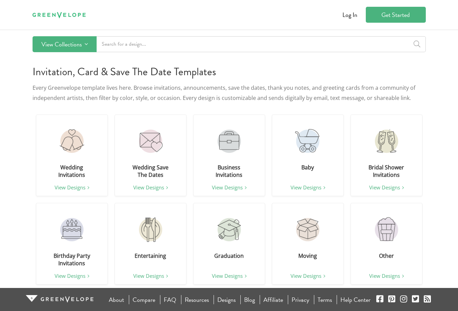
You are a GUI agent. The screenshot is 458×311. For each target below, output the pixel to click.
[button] (71, 141)
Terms (325, 299)
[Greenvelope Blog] (427, 299)
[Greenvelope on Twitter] (415, 299)
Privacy (300, 299)
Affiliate (273, 299)
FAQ (170, 299)
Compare (144, 299)
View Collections (62, 44)
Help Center (355, 299)
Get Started (395, 14)
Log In (349, 14)
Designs (226, 299)
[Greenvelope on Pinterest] (391, 299)
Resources (197, 299)
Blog (249, 299)
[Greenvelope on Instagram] (403, 299)
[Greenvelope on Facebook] (379, 299)
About (116, 299)
